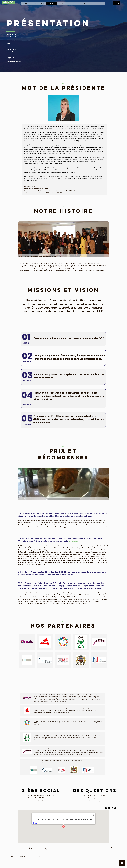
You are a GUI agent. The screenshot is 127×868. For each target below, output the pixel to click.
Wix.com (41, 857)
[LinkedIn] (112, 808)
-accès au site (73, 541)
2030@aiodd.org (94, 801)
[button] (93, 3)
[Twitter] (109, 808)
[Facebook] (106, 808)
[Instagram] (115, 808)
